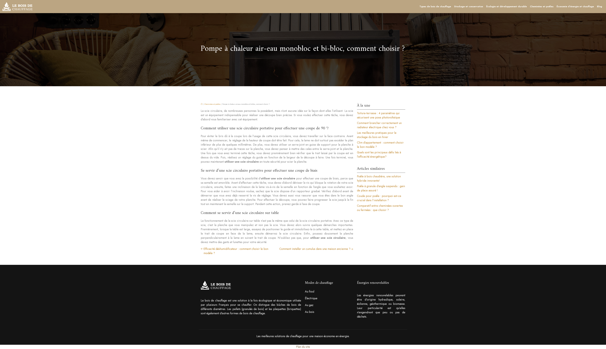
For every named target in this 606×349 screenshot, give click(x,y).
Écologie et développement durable (506, 6)
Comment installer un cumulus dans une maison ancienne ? (314, 249)
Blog (599, 6)
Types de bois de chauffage (435, 6)
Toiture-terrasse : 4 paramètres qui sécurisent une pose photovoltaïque (378, 115)
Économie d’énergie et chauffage (575, 6)
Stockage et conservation (468, 6)
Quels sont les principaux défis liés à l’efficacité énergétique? (379, 154)
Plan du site (303, 347)
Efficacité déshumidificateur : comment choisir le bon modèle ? (236, 251)
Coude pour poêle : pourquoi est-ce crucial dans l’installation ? (379, 198)
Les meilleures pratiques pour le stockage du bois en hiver (376, 135)
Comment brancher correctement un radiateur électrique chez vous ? (379, 125)
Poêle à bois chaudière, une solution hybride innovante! (379, 178)
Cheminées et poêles (541, 6)
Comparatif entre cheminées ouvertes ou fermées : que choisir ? (380, 208)
